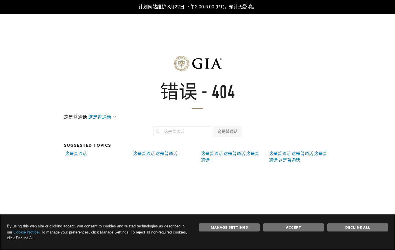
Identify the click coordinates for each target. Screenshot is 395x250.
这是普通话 (99, 117)
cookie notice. (26, 232)
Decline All (357, 227)
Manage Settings (229, 227)
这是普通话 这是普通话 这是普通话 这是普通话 (298, 156)
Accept (293, 227)
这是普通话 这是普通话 (155, 153)
